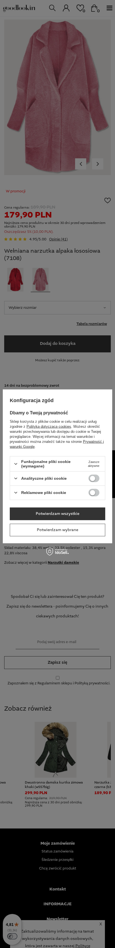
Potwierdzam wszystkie (57, 514)
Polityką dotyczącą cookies (49, 426)
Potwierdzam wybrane (57, 530)
